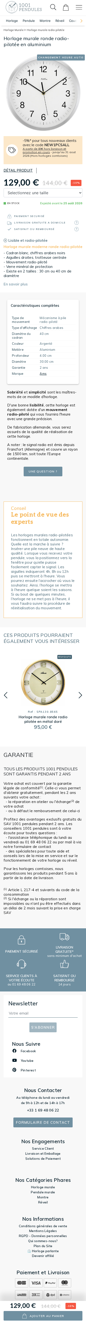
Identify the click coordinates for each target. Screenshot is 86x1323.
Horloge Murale (14, 30)
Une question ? (43, 471)
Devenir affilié (43, 1256)
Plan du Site (43, 1246)
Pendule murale (43, 1192)
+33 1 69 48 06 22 (43, 1110)
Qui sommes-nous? (43, 1241)
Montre (45, 21)
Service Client (43, 1148)
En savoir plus (16, 284)
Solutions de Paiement (43, 1158)
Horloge (12, 21)
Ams (43, 373)
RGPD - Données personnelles (43, 1236)
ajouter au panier (47, 1316)
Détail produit (18, 170)
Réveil (59, 21)
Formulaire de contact (43, 1122)
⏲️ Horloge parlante (43, 1251)
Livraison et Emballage (43, 1153)
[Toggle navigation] (78, 7)
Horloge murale (43, 1187)
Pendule (29, 21)
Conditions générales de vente (43, 1226)
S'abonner (43, 1027)
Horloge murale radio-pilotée (45, 30)
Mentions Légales (43, 1231)
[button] (79, 21)
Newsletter (23, 1003)
